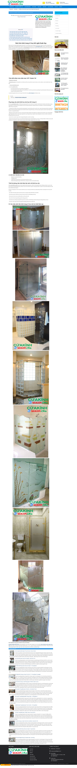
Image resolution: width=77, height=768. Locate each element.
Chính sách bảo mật (53, 763)
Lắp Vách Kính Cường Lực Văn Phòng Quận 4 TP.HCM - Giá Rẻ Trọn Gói (26, 681)
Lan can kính (50, 6)
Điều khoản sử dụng (61, 763)
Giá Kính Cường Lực (19, 6)
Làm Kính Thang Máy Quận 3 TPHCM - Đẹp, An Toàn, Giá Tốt (25, 712)
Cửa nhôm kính (27, 6)
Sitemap (66, 763)
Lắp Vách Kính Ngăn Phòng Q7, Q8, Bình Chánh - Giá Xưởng (25, 737)
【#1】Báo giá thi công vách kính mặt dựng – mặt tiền (64, 84)
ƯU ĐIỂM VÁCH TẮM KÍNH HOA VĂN (16, 35)
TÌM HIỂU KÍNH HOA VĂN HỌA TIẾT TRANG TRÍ (18, 33)
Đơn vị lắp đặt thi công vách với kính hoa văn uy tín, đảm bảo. (20, 39)
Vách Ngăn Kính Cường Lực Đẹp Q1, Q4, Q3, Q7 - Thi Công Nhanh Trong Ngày (27, 674)
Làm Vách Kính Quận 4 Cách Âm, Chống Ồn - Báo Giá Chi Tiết (25, 658)
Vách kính (34, 6)
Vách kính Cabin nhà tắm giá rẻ (21, 97)
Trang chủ (11, 6)
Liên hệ (60, 6)
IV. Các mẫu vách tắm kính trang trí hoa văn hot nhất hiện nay (20, 38)
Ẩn (22, 29)
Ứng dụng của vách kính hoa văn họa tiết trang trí (18, 34)
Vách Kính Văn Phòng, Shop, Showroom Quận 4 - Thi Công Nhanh (26, 665)
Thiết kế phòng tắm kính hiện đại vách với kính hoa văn (19, 37)
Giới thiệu (11, 746)
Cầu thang (56, 25)
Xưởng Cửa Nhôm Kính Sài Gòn (14, 644)
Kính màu (39, 6)
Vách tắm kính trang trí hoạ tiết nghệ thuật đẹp (18, 31)
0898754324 (52, 3)
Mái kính (44, 6)
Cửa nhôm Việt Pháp (58, 33)
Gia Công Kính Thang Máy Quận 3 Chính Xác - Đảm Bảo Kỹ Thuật (26, 689)
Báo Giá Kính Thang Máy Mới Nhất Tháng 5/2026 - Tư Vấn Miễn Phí (26, 696)
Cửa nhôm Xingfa (57, 30)
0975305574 (66, 3)
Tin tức (56, 6)
